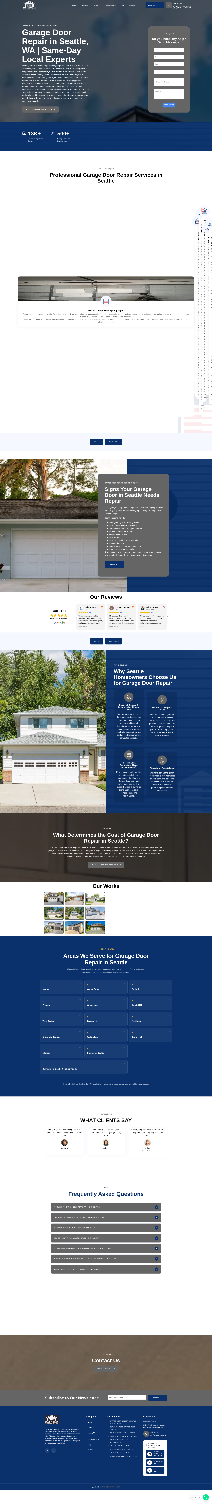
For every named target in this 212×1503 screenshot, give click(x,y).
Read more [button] (83, 626)
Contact (132, 5)
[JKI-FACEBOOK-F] (47, 1450)
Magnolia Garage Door (111, 1487)
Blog (122, 5)
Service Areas (110, 5)
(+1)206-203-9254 (182, 7)
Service (95, 5)
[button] (167, 616)
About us (85, 5)
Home (74, 5)
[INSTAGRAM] (53, 1450)
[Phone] (206, 1497)
